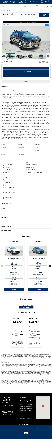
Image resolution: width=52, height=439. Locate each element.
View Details (13, 289)
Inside (4, 24)
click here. (20, 385)
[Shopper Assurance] (4, 405)
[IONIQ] (10, 405)
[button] (43, 406)
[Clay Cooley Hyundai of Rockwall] (4, 6)
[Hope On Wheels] (4, 407)
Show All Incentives (26, 307)
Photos (8, 24)
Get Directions (6, 414)
